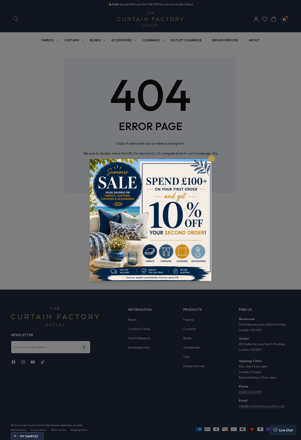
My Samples (29, 436)
